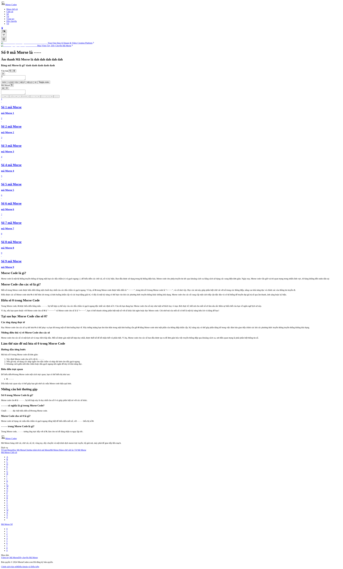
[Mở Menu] (3, 39)
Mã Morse (5, 85)
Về (7, 24)
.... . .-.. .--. (35, 96)
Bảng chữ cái (12, 9)
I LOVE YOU (13, 82)
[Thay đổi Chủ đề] (4, 31)
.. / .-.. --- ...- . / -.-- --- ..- (19, 96)
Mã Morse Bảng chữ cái (60, 450)
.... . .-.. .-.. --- (47, 96)
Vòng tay (10, 19)
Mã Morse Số (7, 524)
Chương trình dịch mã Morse (37, 450)
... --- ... (5, 96)
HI (35, 82)
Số (7, 14)
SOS (4, 82)
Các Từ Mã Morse (78, 450)
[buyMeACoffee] (2, 28)
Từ (7, 16)
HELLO (30, 82)
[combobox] (3, 35)
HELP (22, 82)
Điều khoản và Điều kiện (28, 567)
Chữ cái (9, 11)
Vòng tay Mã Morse (9, 557)
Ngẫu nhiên (44, 82)
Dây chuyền (11, 21)
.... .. (56, 96)
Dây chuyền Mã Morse (28, 557)
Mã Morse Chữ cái (9, 452)
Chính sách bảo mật (9, 567)
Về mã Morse (7, 450)
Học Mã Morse (19, 450)
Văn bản (4, 71)
